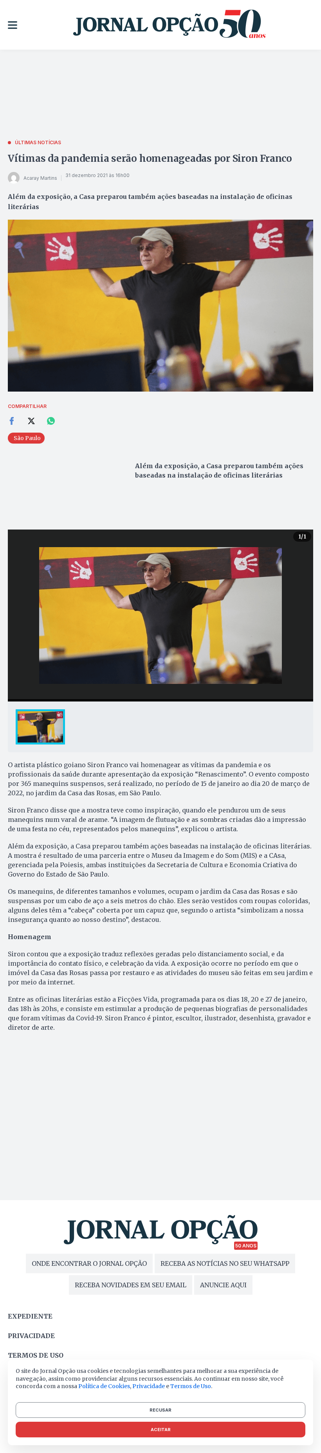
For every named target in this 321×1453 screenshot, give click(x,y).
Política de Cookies (104, 1386)
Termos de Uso (190, 1386)
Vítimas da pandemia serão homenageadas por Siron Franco (150, 158)
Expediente (30, 1316)
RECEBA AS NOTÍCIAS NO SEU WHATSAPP (224, 1263)
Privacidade (31, 1336)
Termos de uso (35, 1355)
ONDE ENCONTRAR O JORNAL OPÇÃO (89, 1263)
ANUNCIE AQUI (223, 1285)
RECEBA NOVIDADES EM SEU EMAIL (130, 1285)
